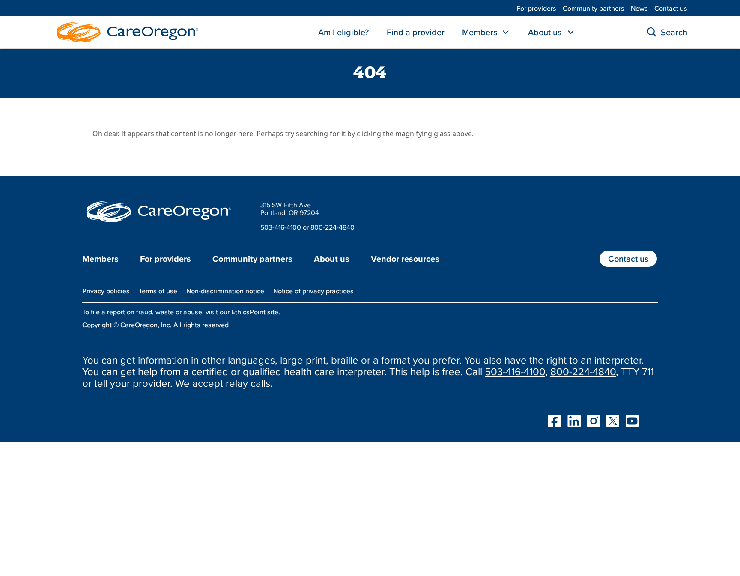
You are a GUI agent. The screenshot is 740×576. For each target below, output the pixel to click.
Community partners (593, 8)
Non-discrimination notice (225, 291)
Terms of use (158, 291)
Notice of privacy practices (313, 291)
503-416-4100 (280, 227)
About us (544, 32)
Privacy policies (106, 291)
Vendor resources (405, 258)
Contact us (670, 8)
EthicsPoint (248, 312)
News (639, 8)
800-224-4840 (332, 227)
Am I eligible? (343, 32)
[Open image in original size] (125, 31)
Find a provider (416, 32)
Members (479, 32)
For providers (536, 8)
